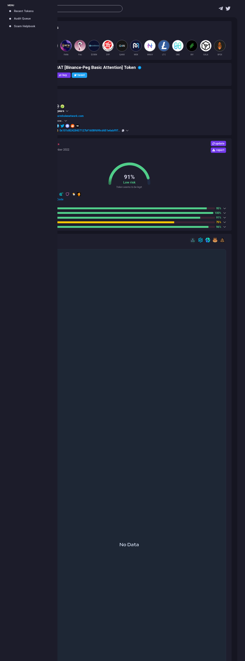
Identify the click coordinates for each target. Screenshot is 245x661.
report (220, 150)
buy (64, 75)
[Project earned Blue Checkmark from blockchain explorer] (139, 67)
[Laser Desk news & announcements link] (227, 9)
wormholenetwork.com (69, 115)
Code (59, 199)
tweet (81, 75)
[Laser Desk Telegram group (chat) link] (221, 9)
